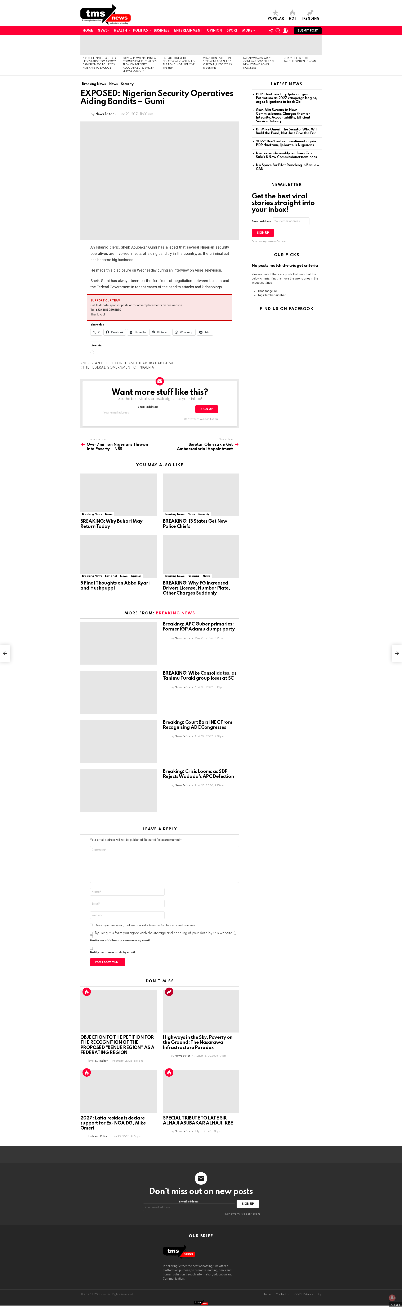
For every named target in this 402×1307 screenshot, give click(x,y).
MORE (247, 30)
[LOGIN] (285, 31)
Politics (140, 30)
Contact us (283, 1294)
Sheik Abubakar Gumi (152, 363)
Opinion (214, 30)
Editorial (111, 576)
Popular (276, 18)
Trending (310, 18)
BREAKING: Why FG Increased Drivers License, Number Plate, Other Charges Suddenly (196, 588)
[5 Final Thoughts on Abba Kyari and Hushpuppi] (118, 556)
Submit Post (308, 30)
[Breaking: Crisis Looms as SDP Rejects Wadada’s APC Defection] (118, 790)
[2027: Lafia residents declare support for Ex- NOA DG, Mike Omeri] (118, 1091)
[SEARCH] (278, 31)
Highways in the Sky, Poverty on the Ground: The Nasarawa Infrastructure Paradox (197, 1042)
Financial (194, 576)
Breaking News (92, 514)
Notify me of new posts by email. (113, 952)
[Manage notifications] (392, 1297)
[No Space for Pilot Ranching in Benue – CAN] (301, 45)
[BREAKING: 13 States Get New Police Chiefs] (201, 495)
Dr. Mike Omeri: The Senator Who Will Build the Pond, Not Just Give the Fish (286, 131)
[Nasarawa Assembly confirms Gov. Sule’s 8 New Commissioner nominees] (261, 45)
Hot (292, 18)
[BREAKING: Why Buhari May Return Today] (118, 495)
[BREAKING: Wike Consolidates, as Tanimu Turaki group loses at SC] (118, 692)
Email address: (148, 407)
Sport (232, 30)
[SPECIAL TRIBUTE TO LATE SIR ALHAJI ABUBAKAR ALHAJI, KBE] (201, 1091)
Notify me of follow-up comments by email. (120, 940)
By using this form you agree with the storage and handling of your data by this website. (165, 933)
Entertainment (188, 30)
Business (161, 30)
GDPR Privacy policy (308, 1294)
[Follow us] (270, 31)
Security (203, 514)
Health (120, 30)
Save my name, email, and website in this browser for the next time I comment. (146, 925)
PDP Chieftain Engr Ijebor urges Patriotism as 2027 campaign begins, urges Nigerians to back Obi (286, 98)
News (102, 30)
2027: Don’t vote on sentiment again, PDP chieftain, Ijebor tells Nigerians (286, 143)
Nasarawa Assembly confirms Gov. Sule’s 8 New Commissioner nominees (286, 155)
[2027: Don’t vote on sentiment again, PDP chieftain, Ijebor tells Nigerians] (221, 45)
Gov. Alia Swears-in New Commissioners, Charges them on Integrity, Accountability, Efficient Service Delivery (140, 65)
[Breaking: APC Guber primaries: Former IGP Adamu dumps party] (118, 643)
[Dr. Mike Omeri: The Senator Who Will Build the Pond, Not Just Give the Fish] (181, 45)
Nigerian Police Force (105, 363)
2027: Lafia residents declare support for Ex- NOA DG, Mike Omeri (113, 1123)
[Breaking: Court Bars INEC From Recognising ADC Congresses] (118, 741)
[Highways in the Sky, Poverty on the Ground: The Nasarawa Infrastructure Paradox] (201, 1011)
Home (87, 30)
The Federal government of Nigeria (118, 367)
